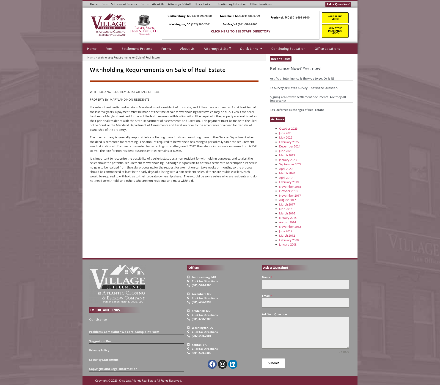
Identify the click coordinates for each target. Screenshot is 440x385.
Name (267, 277)
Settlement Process (137, 49)
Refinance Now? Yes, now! (296, 68)
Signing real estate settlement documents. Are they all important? (308, 99)
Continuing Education (288, 49)
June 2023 (285, 151)
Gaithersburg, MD (180, 16)
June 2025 (285, 133)
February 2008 (289, 240)
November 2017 (290, 195)
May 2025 (285, 137)
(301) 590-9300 (202, 16)
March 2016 (287, 213)
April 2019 (285, 178)
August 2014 (287, 222)
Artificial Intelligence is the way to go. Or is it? (302, 78)
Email (267, 296)
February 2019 (289, 182)
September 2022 (290, 164)
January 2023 (288, 160)
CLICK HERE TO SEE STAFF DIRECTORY (240, 31)
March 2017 (287, 204)
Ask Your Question (274, 314)
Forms (166, 49)
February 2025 (289, 142)
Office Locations (327, 49)
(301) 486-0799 (250, 16)
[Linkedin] (232, 364)
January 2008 (288, 244)
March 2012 (287, 235)
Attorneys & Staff (217, 49)
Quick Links (249, 49)
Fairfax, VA (230, 24)
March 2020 (287, 173)
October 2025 (288, 128)
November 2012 (290, 227)
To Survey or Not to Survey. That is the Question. (304, 88)
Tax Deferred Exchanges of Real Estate (297, 110)
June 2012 (285, 231)
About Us (187, 49)
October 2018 (288, 191)
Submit (273, 363)
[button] (281, 58)
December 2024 (289, 146)
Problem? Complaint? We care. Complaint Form (124, 332)
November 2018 (290, 186)
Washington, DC (179, 24)
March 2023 (287, 155)
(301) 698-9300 (300, 17)
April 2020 (285, 169)
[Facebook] (212, 364)
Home (91, 49)
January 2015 (288, 218)
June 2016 (285, 209)
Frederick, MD (280, 17)
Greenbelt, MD (230, 16)
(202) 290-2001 (201, 24)
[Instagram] (222, 364)
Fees (109, 49)
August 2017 (287, 200)
